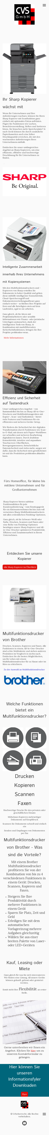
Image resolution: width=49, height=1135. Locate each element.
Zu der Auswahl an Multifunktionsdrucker (24, 669)
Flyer (24, 1094)
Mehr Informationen (14, 337)
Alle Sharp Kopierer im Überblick (20, 567)
